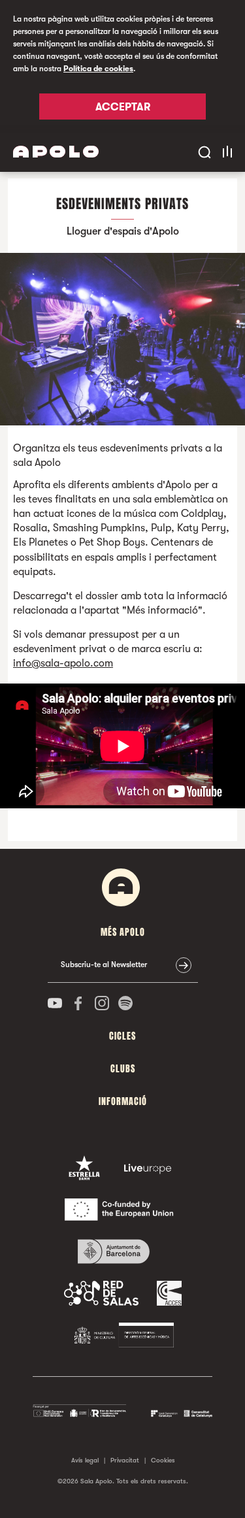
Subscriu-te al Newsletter (104, 964)
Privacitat (124, 1460)
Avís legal (85, 1460)
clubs (122, 1069)
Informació (123, 1101)
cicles (122, 1036)
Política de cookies (98, 68)
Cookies (163, 1460)
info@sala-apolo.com (63, 663)
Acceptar (122, 107)
